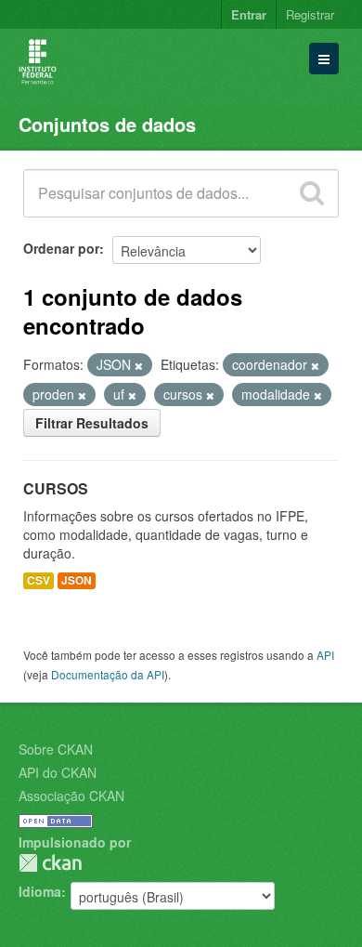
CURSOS (55, 488)
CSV (38, 580)
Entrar (248, 14)
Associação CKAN (71, 795)
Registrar (310, 14)
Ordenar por (61, 248)
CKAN (50, 863)
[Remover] (139, 365)
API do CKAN (58, 772)
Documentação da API (107, 674)
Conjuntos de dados (107, 124)
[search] (312, 193)
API (325, 655)
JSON (76, 580)
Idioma (40, 891)
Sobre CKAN (56, 749)
